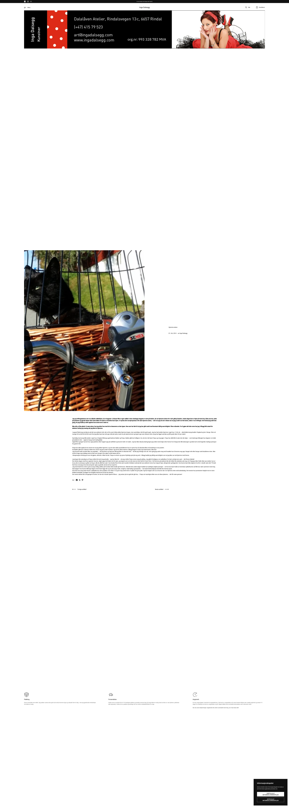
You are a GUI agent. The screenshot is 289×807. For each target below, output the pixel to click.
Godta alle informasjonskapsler (271, 794)
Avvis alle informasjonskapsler (271, 799)
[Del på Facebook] (76, 480)
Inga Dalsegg (144, 7)
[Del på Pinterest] (82, 480)
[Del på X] (79, 480)
